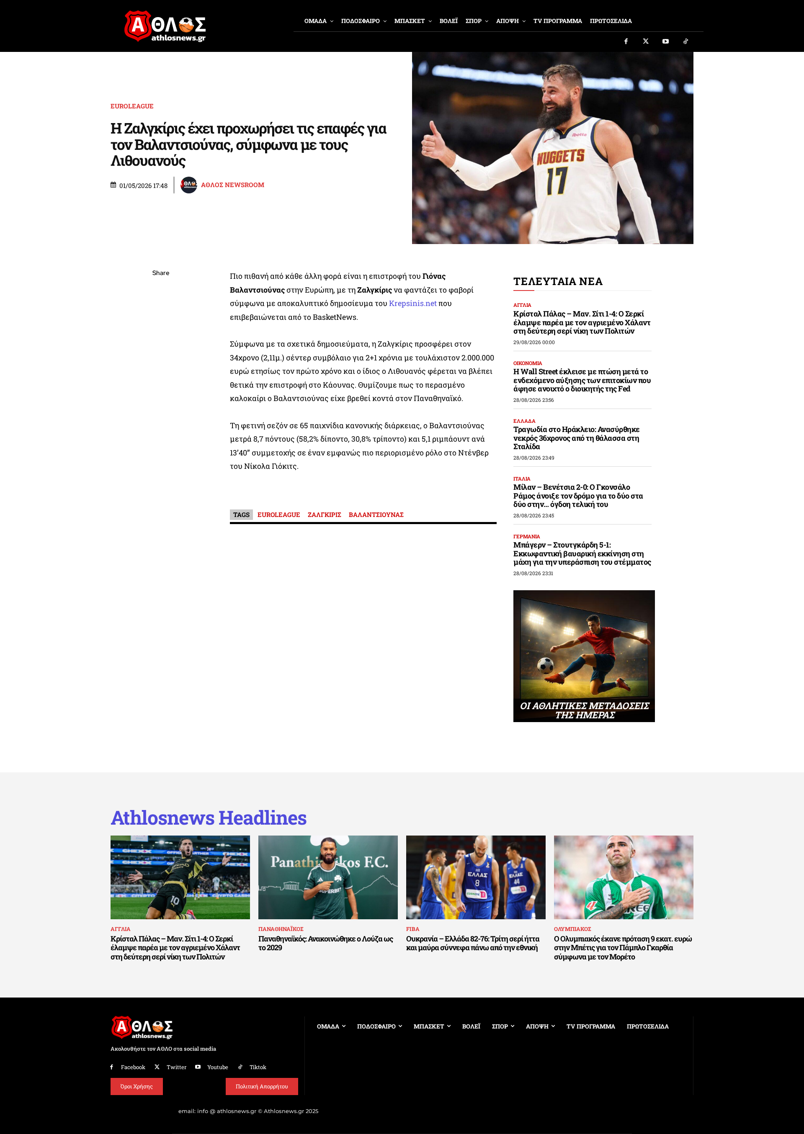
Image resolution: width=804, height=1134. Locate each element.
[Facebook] (626, 42)
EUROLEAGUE (132, 106)
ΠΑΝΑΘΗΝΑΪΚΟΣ (280, 929)
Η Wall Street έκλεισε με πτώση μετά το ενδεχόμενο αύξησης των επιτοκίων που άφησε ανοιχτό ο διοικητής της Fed (582, 379)
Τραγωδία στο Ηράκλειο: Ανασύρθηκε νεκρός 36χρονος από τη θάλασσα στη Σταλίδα (576, 437)
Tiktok (258, 1067)
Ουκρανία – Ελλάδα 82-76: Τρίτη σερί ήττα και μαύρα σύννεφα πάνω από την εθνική (472, 943)
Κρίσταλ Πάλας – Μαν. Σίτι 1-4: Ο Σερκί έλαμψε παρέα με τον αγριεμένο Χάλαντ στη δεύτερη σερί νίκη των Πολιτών (581, 322)
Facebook (133, 1067)
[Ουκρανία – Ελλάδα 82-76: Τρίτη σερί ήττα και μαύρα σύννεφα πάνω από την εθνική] (476, 877)
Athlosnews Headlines (209, 817)
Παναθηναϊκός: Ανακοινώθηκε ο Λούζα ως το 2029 (325, 943)
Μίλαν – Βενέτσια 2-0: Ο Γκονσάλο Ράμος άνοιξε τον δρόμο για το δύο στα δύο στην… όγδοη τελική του (578, 495)
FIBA (413, 929)
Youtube (217, 1067)
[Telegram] (160, 372)
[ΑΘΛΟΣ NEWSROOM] (190, 185)
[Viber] (160, 352)
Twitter (176, 1067)
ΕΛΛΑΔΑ (524, 421)
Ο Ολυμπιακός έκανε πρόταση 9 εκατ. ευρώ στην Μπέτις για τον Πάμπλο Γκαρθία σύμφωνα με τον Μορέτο (623, 947)
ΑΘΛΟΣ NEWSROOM (232, 185)
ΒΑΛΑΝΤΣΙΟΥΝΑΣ (376, 514)
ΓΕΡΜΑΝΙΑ (526, 536)
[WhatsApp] (160, 332)
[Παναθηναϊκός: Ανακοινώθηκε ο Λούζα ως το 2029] (328, 877)
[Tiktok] (686, 42)
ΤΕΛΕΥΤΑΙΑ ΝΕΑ (558, 281)
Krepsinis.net (413, 303)
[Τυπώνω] (160, 411)
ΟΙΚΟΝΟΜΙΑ (527, 363)
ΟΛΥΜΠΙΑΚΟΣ (572, 929)
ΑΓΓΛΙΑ (522, 305)
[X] (160, 313)
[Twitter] (646, 42)
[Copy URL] (160, 391)
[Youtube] (666, 42)
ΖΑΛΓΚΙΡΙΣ (324, 514)
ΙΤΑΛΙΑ (522, 478)
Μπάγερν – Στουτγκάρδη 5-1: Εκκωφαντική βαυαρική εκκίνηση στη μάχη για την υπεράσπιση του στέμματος (582, 553)
